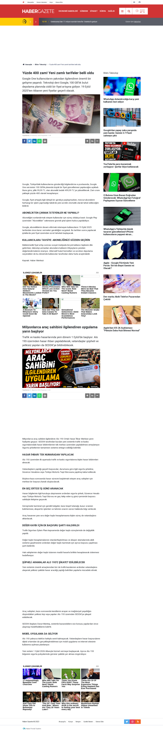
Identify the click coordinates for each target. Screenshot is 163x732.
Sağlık (111, 11)
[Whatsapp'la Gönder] (39, 141)
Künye (70, 722)
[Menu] (122, 11)
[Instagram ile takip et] (132, 721)
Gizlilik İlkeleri (88, 722)
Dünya (103, 11)
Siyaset (94, 11)
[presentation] (30, 21)
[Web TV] (134, 2)
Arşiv (51, 2)
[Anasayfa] (23, 2)
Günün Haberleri (42, 2)
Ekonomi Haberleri (68, 11)
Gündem (84, 11)
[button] (87, 141)
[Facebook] (24, 141)
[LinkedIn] (34, 141)
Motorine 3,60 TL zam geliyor (62, 22)
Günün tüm (133, 22)
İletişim (78, 722)
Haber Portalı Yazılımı (33, 729)
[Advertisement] (81, 44)
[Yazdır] (45, 141)
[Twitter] (29, 141)
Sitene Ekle (59, 2)
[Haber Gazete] (38, 11)
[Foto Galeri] (139, 2)
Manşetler (30, 2)
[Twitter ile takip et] (127, 721)
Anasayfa (62, 722)
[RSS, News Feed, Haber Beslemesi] (138, 721)
